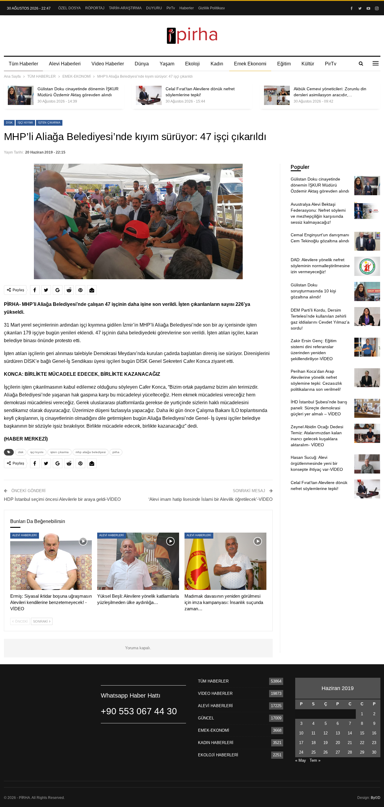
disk (9, 122)
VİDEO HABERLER (215, 693)
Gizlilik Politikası (211, 8)
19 (325, 742)
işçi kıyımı (25, 122)
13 (338, 733)
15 (362, 733)
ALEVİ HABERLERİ (24, 535)
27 (338, 752)
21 (350, 742)
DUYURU (154, 8)
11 (313, 733)
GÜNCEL (206, 718)
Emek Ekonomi (250, 63)
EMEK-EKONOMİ (213, 730)
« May (300, 760)
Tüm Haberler (23, 63)
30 (374, 752)
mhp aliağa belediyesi (91, 452)
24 (301, 752)
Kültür (308, 63)
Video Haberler (108, 63)
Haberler (186, 8)
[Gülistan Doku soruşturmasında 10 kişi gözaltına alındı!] (367, 291)
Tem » (315, 760)
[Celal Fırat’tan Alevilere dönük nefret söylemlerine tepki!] (149, 95)
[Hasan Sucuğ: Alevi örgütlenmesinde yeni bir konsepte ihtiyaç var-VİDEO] (367, 464)
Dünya (142, 63)
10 (301, 733)
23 (374, 742)
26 (325, 752)
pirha (115, 452)
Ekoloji (192, 63)
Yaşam (167, 63)
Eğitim (284, 63)
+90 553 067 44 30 (139, 711)
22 (362, 742)
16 (374, 733)
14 (350, 733)
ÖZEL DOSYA (69, 8)
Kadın (217, 63)
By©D (375, 798)
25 (313, 752)
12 (325, 733)
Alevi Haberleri (65, 63)
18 (313, 742)
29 (362, 752)
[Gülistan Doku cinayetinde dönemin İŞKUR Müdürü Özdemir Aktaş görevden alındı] (21, 95)
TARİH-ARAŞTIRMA (125, 8)
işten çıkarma (49, 122)
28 (350, 752)
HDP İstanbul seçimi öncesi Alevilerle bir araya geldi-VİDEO (62, 499)
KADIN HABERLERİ (215, 742)
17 (301, 742)
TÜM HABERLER (213, 681)
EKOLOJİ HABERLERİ (218, 755)
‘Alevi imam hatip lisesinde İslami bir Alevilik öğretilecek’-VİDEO (210, 499)
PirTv (170, 8)
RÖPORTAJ (94, 8)
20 (338, 742)
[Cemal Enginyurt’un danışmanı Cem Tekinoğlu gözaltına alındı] (367, 241)
